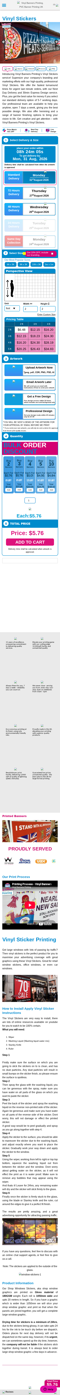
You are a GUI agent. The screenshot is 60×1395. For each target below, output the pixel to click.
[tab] (7, 70)
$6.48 (21, 329)
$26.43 (35, 349)
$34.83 (48, 349)
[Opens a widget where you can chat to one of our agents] (48, 1389)
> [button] (56, 42)
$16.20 (48, 329)
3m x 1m (49, 264)
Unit (6, 303)
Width (26, 303)
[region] (30, 43)
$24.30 (48, 336)
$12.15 (35, 329)
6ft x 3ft (10, 264)
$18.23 (35, 336)
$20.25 (21, 349)
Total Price (52, 1381)
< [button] (4, 42)
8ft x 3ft (23, 264)
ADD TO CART (30, 542)
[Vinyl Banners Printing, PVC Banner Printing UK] (31, 5)
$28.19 (48, 342)
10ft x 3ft (36, 264)
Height (44, 303)
